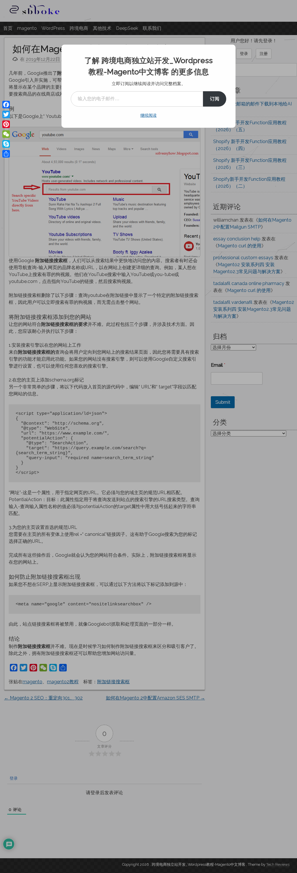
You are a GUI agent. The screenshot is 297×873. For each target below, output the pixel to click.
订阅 (214, 98)
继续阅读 (148, 115)
